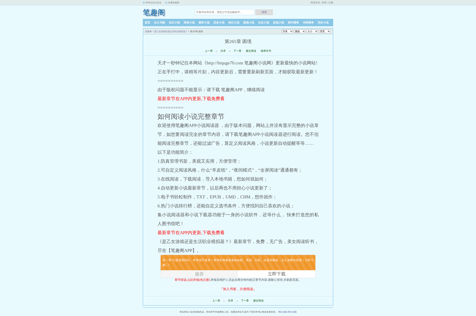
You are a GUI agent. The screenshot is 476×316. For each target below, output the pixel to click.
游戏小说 (248, 22)
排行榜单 (293, 22)
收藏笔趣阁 (173, 2)
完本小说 (323, 22)
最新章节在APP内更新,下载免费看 (191, 98)
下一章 (238, 51)
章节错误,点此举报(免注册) (192, 279)
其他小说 (278, 22)
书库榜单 (308, 22)
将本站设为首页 (153, 2)
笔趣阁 (154, 12)
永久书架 (159, 22)
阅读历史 (315, 2)
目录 (223, 51)
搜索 (264, 12)
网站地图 (282, 312)
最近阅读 (251, 51)
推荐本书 (266, 51)
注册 (330, 2)
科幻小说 (233, 22)
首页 (147, 22)
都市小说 (204, 22)
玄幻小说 (174, 22)
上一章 (209, 51)
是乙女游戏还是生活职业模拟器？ (171, 31)
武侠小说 (189, 22)
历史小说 (219, 22)
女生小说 (263, 22)
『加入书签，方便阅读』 (238, 289)
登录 (324, 2)
